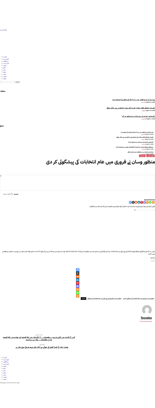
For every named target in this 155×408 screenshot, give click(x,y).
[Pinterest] (140, 169)
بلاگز (4, 68)
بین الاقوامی (6, 61)
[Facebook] (129, 169)
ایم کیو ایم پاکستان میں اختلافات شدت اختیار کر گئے (140, 152)
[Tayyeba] (11, 194)
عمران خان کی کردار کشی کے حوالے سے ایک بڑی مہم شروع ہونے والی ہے (42, 347)
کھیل (4, 72)
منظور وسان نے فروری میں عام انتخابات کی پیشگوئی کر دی (138, 299)
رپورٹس (4, 65)
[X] (133, 202)
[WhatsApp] (146, 169)
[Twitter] (134, 169)
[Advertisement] (77, 43)
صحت (4, 74)
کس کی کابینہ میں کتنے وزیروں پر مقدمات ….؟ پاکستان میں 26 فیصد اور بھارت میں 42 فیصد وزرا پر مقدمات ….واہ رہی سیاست (39, 338)
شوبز (4, 70)
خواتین (4, 79)
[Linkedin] (138, 202)
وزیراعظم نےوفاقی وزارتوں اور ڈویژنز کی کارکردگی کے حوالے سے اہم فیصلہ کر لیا (134, 147)
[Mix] (147, 202)
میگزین (5, 76)
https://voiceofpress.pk (146, 321)
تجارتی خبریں (6, 63)
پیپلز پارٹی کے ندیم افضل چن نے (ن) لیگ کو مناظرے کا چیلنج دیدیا (133, 99)
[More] (152, 169)
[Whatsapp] (150, 202)
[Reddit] (136, 202)
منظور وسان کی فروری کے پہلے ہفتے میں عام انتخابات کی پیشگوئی (104, 299)
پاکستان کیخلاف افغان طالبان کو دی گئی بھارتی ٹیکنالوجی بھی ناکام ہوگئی (130, 108)
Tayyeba (16, 194)
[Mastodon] (144, 202)
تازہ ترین (5, 57)
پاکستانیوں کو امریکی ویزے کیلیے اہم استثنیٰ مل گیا (138, 116)
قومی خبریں (6, 59)
